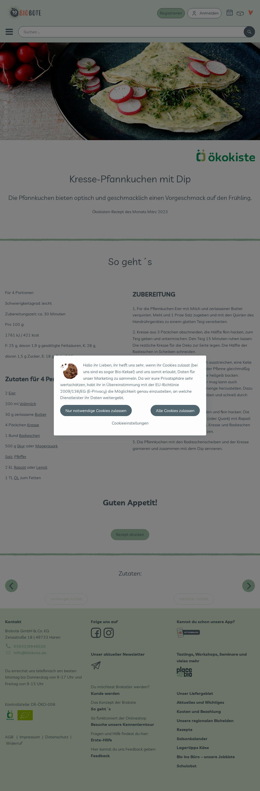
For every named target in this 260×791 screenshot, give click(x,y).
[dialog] (130, 395)
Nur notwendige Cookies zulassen (96, 410)
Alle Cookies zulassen (175, 410)
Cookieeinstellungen (130, 423)
